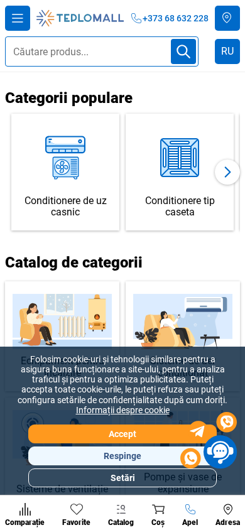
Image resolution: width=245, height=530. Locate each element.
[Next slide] (227, 172)
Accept (122, 434)
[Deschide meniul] (17, 18)
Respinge (122, 456)
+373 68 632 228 (176, 18)
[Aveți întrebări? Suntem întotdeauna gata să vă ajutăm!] (208, 442)
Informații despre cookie (123, 410)
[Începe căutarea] (183, 51)
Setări (123, 478)
